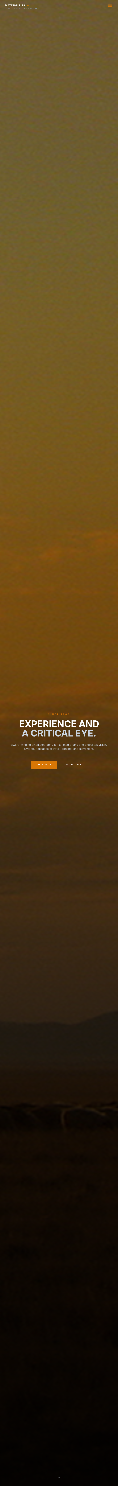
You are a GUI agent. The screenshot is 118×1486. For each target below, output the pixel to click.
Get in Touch (73, 765)
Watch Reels (44, 765)
